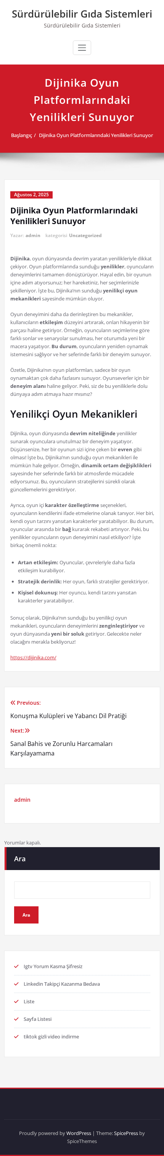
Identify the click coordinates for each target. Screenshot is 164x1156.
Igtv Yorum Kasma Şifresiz (53, 966)
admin (33, 235)
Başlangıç (21, 135)
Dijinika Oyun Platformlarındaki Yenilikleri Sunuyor (96, 135)
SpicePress (126, 1133)
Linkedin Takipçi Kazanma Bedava (62, 983)
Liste (29, 1001)
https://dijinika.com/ (33, 657)
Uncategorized (85, 235)
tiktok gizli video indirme (51, 1036)
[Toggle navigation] (82, 47)
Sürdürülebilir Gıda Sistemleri (82, 14)
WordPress (78, 1133)
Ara (20, 858)
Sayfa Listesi (37, 1019)
